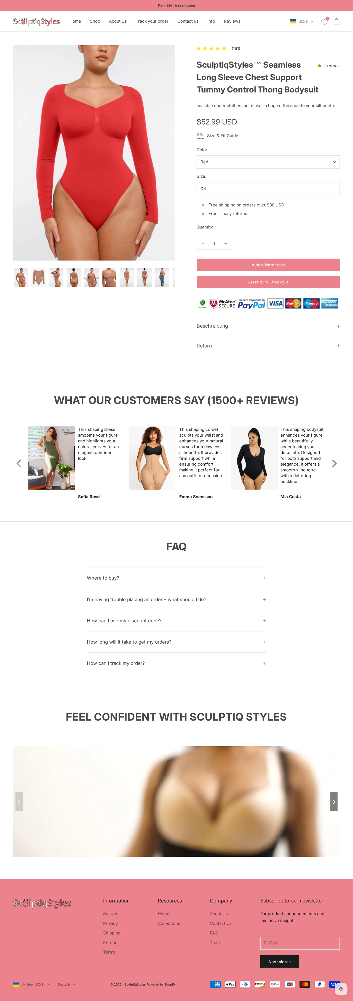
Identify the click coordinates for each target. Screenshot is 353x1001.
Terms (109, 952)
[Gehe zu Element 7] (127, 277)
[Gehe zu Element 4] (74, 277)
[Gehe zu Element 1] (21, 277)
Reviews (232, 21)
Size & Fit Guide (222, 135)
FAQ (214, 933)
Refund (110, 942)
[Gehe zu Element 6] (109, 277)
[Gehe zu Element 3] (56, 277)
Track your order (152, 21)
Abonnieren (279, 961)
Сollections (169, 923)
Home (75, 21)
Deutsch (64, 984)
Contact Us (221, 923)
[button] (211, 48)
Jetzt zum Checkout (268, 282)
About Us (118, 21)
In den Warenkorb (268, 264)
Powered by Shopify (161, 984)
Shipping (112, 933)
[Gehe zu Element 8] (144, 277)
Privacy (110, 923)
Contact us (188, 21)
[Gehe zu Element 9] (162, 277)
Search (110, 913)
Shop (95, 21)
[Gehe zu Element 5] (91, 277)
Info (211, 21)
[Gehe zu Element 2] (38, 277)
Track (215, 942)
